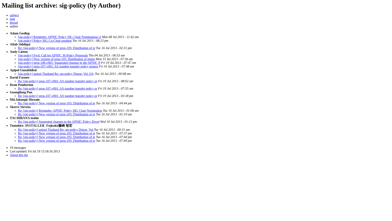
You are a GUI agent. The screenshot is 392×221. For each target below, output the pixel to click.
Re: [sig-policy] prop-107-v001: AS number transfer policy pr (57, 81)
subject (14, 15)
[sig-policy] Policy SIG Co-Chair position (45, 40)
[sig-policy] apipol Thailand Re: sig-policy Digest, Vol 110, (56, 74)
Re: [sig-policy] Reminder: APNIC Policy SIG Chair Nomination (60, 110)
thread (14, 22)
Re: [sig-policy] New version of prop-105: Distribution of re (56, 48)
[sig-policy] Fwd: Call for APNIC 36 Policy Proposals (53, 55)
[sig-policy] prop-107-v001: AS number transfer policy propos (58, 66)
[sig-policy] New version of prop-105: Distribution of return (56, 59)
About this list (19, 155)
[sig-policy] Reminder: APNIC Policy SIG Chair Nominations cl (59, 37)
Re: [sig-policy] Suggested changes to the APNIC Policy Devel (58, 121)
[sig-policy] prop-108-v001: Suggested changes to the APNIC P (59, 62)
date (12, 19)
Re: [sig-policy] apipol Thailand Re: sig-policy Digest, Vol (56, 129)
